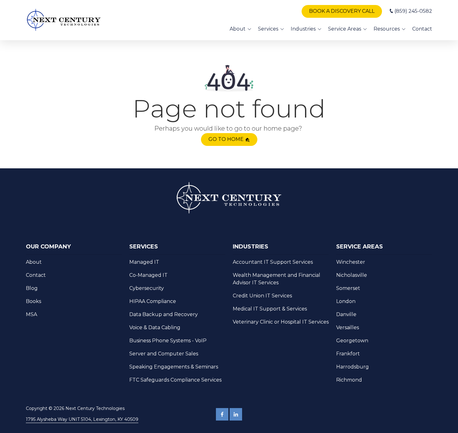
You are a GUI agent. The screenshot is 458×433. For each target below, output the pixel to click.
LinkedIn (236, 414)
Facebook (222, 414)
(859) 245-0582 (413, 11)
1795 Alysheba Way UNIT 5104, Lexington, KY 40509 (82, 419)
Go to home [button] (226, 139)
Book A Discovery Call (342, 11)
